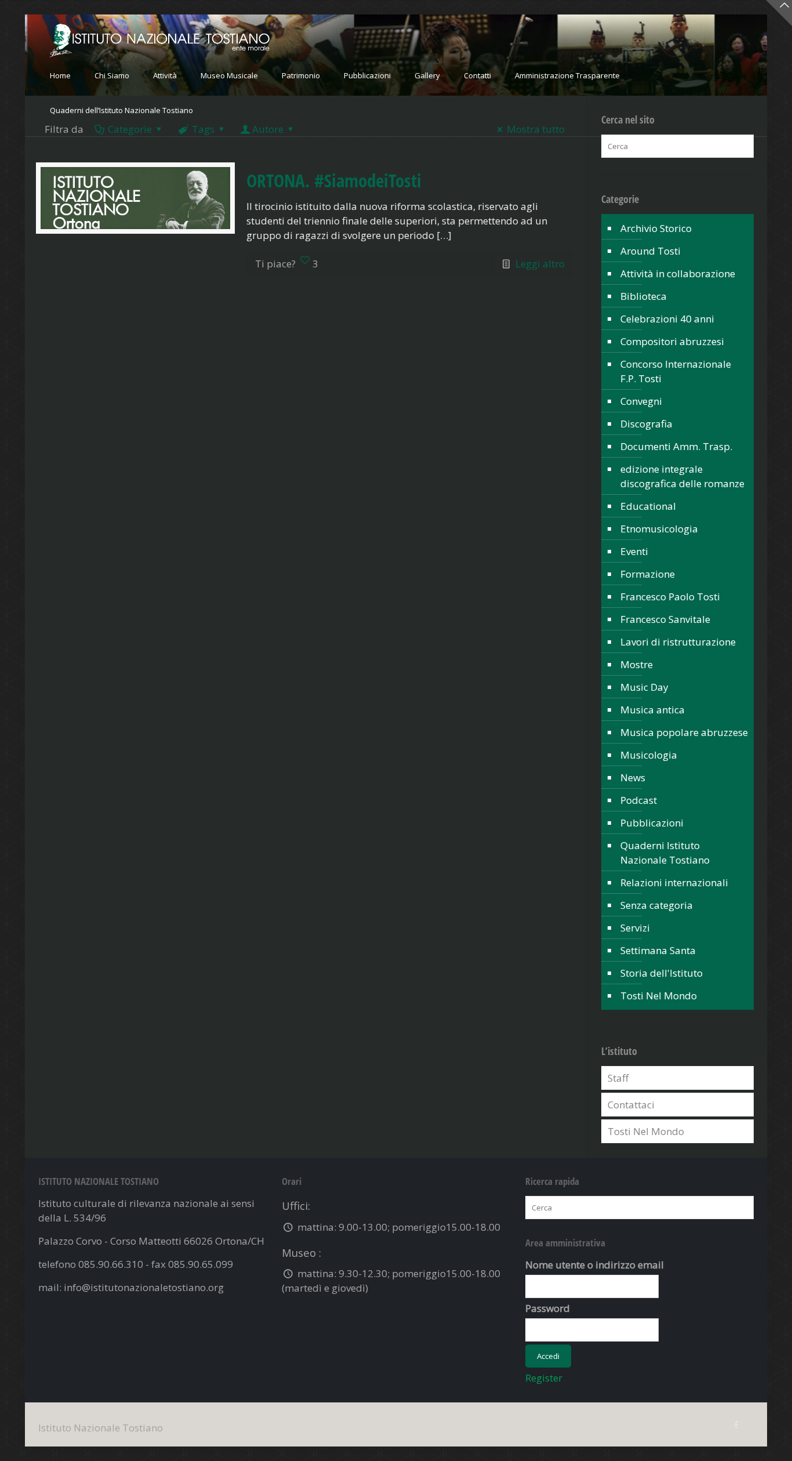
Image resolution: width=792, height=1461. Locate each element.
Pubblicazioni (652, 822)
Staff (618, 1078)
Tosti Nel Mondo (658, 995)
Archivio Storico (656, 228)
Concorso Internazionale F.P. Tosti (675, 371)
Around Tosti (650, 251)
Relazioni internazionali (674, 882)
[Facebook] (736, 1424)
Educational (648, 506)
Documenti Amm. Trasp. (676, 446)
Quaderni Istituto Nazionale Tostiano (665, 853)
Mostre (636, 664)
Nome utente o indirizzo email (594, 1264)
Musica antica (652, 709)
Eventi (634, 551)
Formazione (647, 574)
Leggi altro (540, 263)
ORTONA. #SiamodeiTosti (334, 180)
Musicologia (648, 755)
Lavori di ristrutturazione (678, 641)
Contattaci (631, 1104)
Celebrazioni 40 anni (667, 318)
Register (543, 1377)
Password (547, 1308)
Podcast (638, 800)
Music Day (644, 687)
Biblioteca (643, 296)
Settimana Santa (658, 950)
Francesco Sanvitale (665, 619)
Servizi (635, 927)
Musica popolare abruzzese (684, 732)
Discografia (646, 423)
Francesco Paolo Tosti (670, 596)
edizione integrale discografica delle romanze (682, 476)
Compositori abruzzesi (672, 341)
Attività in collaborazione (677, 273)
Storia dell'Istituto (661, 973)
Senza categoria (656, 905)
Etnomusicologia (659, 528)
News (632, 777)
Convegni (641, 401)
